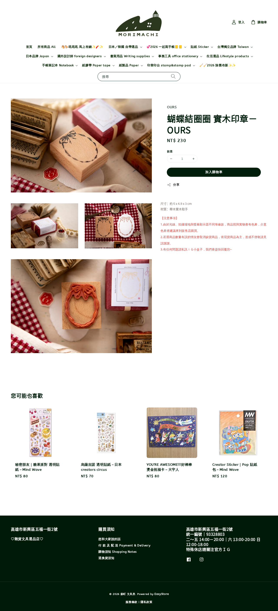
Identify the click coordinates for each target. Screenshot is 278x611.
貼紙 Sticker (200, 47)
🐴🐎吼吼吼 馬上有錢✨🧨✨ (82, 47)
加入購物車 (214, 172)
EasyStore (161, 594)
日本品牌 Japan (37, 56)
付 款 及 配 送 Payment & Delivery (124, 545)
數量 (170, 151)
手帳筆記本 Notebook (58, 65)
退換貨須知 (106, 558)
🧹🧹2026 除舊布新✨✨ (217, 65)
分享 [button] (176, 185)
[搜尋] (173, 76)
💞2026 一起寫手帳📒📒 (164, 47)
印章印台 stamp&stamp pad (169, 65)
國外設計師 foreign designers (80, 56)
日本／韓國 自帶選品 (123, 47)
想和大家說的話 (109, 539)
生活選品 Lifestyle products (228, 56)
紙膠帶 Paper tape (96, 65)
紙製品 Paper (129, 65)
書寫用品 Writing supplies (130, 56)
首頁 (29, 47)
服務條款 (131, 602)
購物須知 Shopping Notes (117, 552)
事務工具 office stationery (178, 56)
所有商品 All (47, 47)
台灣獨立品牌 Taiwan (233, 47)
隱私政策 (146, 602)
